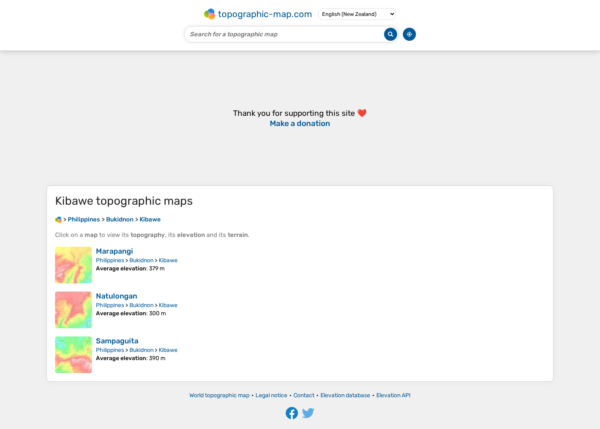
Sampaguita (117, 340)
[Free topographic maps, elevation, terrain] (58, 219)
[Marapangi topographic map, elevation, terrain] (73, 265)
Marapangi (114, 251)
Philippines (110, 260)
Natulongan (116, 296)
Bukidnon (141, 260)
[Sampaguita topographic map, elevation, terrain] (73, 354)
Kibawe (168, 260)
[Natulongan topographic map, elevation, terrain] (73, 310)
